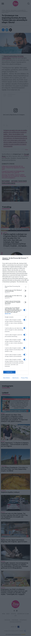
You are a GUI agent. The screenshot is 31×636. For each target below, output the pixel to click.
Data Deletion (6, 377)
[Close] (27, 258)
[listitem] (15, 287)
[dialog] (15, 318)
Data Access (15, 377)
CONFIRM (9, 372)
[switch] (25, 290)
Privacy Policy (24, 377)
